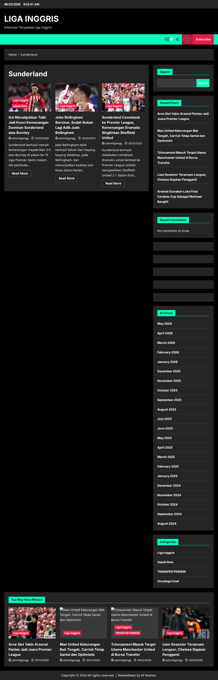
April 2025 (165, 447)
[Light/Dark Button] (168, 39)
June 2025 (165, 428)
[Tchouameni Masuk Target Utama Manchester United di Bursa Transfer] (134, 623)
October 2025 (167, 390)
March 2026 (166, 342)
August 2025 (166, 409)
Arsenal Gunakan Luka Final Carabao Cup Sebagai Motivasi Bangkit (179, 196)
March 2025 (166, 457)
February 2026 (168, 352)
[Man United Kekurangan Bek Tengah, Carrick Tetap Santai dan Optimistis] (83, 623)
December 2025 (169, 371)
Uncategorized (168, 581)
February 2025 (168, 466)
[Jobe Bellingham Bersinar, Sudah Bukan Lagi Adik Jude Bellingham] (76, 97)
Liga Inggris (21, 100)
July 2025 (164, 419)
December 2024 (169, 485)
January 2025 (167, 476)
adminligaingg (20, 138)
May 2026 (164, 323)
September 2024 (169, 514)
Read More (21, 174)
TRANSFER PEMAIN (171, 571)
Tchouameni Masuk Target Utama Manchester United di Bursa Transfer (181, 157)
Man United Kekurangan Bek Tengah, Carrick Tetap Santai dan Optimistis (181, 136)
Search (165, 72)
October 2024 (167, 504)
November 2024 (169, 495)
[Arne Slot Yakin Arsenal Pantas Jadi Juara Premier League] (32, 623)
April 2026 (165, 333)
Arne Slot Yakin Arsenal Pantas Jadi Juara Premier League (30, 649)
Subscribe (203, 39)
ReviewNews (127, 675)
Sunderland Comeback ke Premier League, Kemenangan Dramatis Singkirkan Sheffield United (121, 127)
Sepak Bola (20, 106)
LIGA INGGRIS (31, 19)
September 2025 (169, 400)
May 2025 (164, 438)
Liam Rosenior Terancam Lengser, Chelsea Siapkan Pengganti (183, 649)
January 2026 (167, 362)
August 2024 (166, 523)
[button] (177, 39)
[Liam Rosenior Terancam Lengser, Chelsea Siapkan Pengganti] (185, 623)
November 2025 (169, 380)
